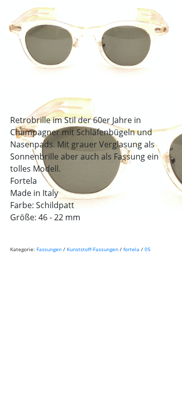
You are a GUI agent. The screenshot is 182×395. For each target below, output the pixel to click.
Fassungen (49, 249)
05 (148, 249)
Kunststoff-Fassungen (92, 249)
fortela (131, 249)
